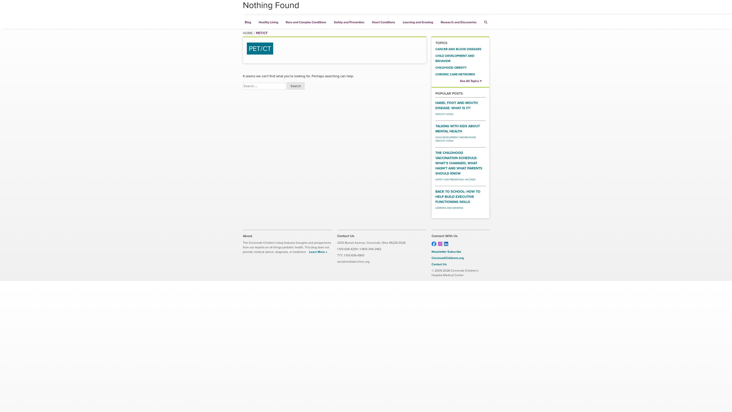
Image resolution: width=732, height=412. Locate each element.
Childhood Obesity (451, 67)
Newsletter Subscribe (446, 251)
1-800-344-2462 (370, 249)
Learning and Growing (418, 22)
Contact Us (439, 264)
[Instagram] (440, 244)
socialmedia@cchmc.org (353, 261)
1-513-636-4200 (347, 249)
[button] (485, 22)
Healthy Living (268, 22)
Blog (248, 22)
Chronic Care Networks (455, 74)
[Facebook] (434, 244)
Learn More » (318, 252)
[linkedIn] (446, 244)
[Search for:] (264, 86)
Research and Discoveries (459, 22)
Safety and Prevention (349, 22)
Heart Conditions (383, 22)
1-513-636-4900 (354, 255)
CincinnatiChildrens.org (448, 258)
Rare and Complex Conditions (306, 22)
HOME (248, 33)
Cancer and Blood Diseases (458, 49)
